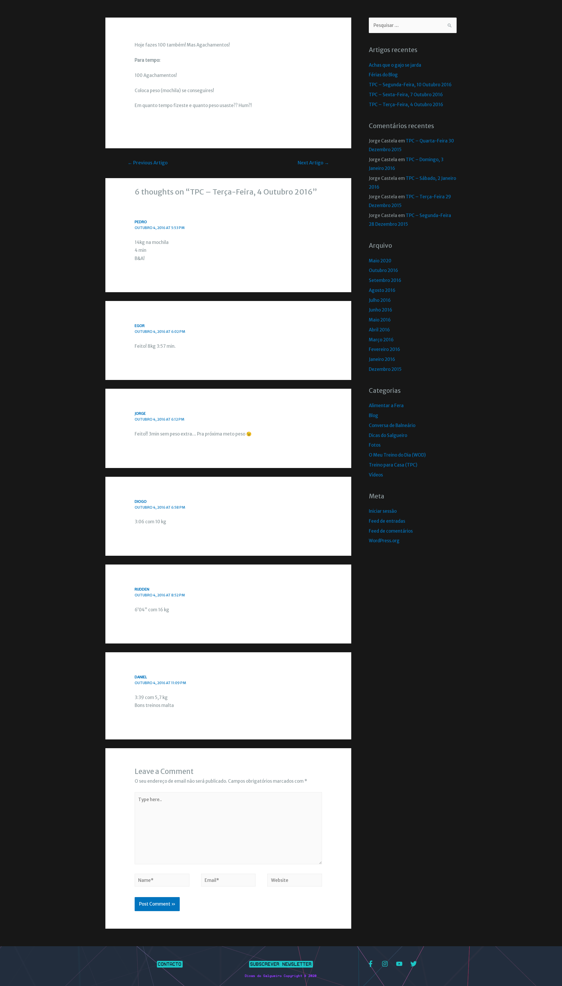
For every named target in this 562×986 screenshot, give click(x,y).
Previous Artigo (148, 163)
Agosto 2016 (382, 290)
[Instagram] (384, 963)
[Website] (294, 881)
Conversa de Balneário (392, 425)
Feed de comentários (391, 531)
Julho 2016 (380, 300)
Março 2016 (381, 340)
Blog (373, 415)
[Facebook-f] (370, 963)
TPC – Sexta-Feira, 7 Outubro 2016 (406, 94)
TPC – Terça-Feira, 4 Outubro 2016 (406, 104)
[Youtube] (399, 963)
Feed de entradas (387, 521)
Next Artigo (313, 163)
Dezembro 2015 (385, 369)
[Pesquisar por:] (413, 25)
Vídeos (376, 475)
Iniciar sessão (383, 511)
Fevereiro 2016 (384, 349)
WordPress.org (384, 540)
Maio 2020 (380, 261)
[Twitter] (413, 963)
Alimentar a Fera (386, 405)
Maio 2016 (380, 320)
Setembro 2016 (385, 280)
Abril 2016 (379, 330)
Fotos (375, 445)
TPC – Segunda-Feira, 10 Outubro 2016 (410, 84)
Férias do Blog (383, 75)
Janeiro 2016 (382, 359)
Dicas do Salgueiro (388, 435)
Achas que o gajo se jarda (395, 65)
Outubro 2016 (383, 270)
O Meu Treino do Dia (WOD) (397, 455)
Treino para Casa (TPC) (393, 465)
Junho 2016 (380, 310)
